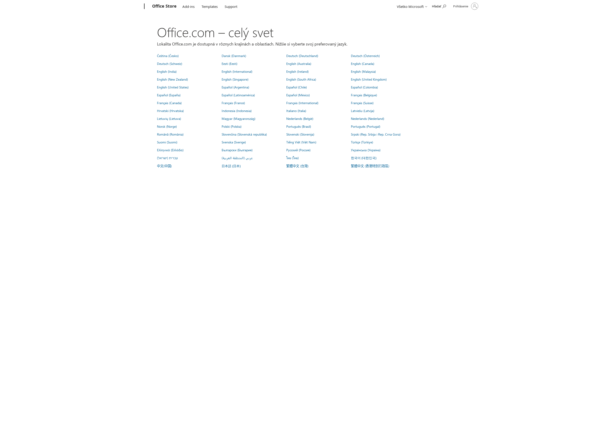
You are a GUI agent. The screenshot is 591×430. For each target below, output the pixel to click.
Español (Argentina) (235, 87)
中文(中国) (164, 166)
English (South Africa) (301, 79)
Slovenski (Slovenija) (300, 134)
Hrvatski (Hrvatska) (170, 110)
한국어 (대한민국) (363, 158)
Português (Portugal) (365, 126)
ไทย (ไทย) (292, 157)
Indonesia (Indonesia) (237, 110)
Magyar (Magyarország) (238, 118)
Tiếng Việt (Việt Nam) (301, 142)
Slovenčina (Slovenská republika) (244, 134)
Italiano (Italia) (296, 110)
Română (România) (170, 134)
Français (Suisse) (362, 102)
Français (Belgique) (364, 95)
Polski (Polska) (231, 126)
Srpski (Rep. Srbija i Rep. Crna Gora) (376, 134)
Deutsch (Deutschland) (302, 55)
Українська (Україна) (365, 150)
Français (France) (233, 102)
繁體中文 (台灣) (297, 166)
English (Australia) (298, 63)
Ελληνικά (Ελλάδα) (170, 150)
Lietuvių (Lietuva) (169, 118)
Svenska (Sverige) (234, 142)
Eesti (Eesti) (229, 63)
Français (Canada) (169, 102)
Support (231, 6)
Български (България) (237, 150)
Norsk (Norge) (167, 126)
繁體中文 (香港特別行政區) (370, 166)
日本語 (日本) (231, 166)
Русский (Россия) (298, 150)
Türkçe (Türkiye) (362, 142)
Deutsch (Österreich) (365, 55)
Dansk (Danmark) (234, 55)
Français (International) (302, 102)
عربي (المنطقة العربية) (237, 157)
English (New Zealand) (172, 79)
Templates (210, 6)
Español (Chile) (296, 87)
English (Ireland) (297, 71)
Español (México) (298, 95)
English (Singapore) (235, 79)
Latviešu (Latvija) (362, 110)
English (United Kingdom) (369, 79)
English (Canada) (362, 63)
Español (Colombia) (364, 87)
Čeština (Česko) (168, 55)
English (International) (237, 71)
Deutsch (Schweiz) (169, 63)
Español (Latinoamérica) (238, 95)
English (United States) (173, 87)
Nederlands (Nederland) (367, 118)
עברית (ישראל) (167, 157)
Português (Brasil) (298, 126)
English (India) (167, 71)
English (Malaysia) (363, 71)
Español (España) (169, 95)
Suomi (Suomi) (167, 142)
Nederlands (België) (299, 118)
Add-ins (188, 6)
